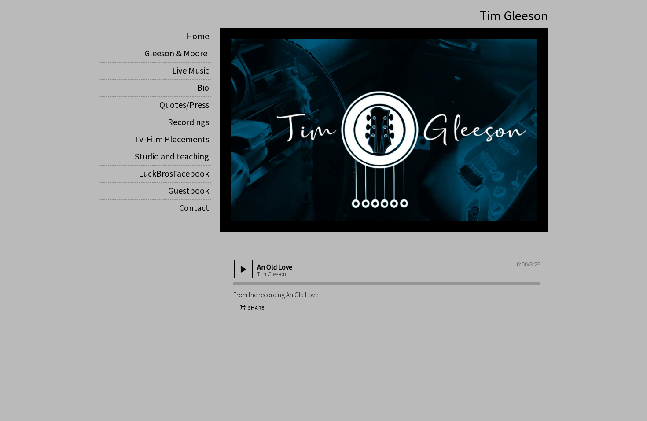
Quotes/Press (184, 105)
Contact (194, 208)
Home (197, 36)
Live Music (190, 71)
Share (256, 308)
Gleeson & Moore (176, 54)
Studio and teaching (172, 157)
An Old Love (302, 295)
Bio (203, 88)
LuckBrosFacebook (174, 174)
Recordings (188, 122)
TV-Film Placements (171, 139)
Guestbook (188, 191)
